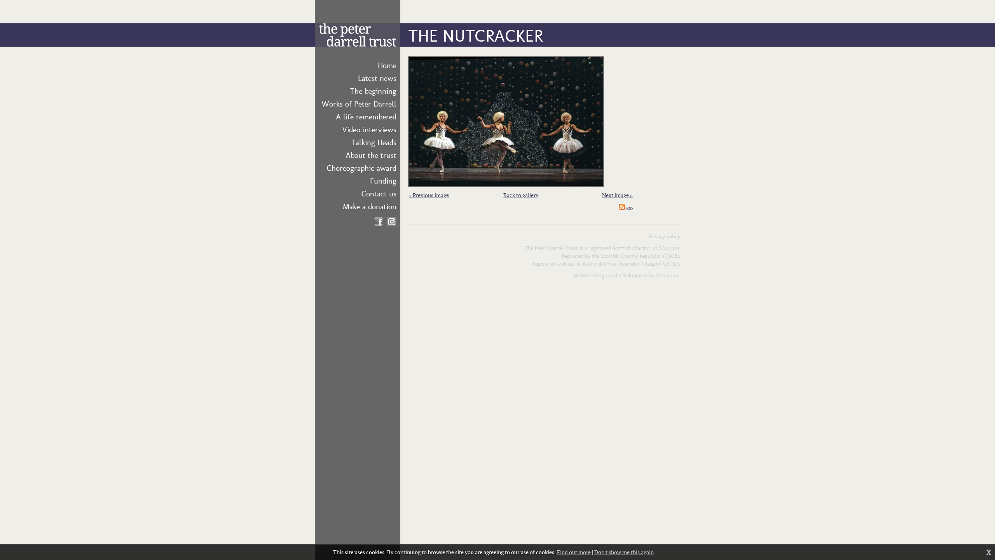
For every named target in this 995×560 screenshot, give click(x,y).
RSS (629, 208)
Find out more (574, 552)
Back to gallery (520, 195)
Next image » (617, 195)
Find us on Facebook (378, 221)
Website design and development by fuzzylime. (626, 274)
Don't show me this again (624, 552)
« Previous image (429, 195)
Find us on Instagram (391, 221)
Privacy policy (664, 236)
